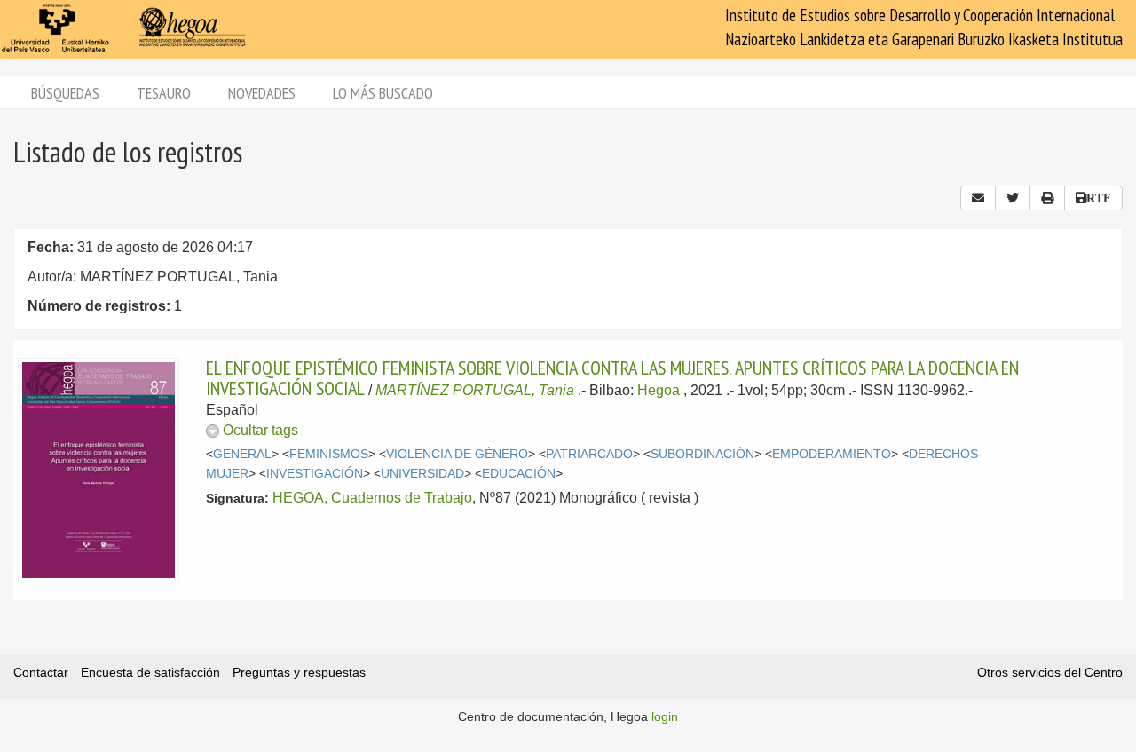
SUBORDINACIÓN (702, 454)
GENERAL (242, 454)
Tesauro (164, 93)
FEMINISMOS (328, 454)
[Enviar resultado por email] (978, 198)
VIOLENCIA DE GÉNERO (457, 454)
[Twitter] (1012, 198)
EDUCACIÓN (519, 473)
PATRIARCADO (589, 454)
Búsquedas (65, 93)
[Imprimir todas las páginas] (1047, 198)
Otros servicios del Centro (1050, 672)
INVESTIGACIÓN (314, 473)
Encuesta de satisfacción (150, 672)
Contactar (40, 672)
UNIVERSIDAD (422, 473)
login (664, 716)
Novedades (262, 93)
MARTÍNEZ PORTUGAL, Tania (474, 390)
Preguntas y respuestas (299, 672)
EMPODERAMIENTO (831, 454)
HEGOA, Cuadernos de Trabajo (372, 497)
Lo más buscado (383, 93)
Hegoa (658, 390)
